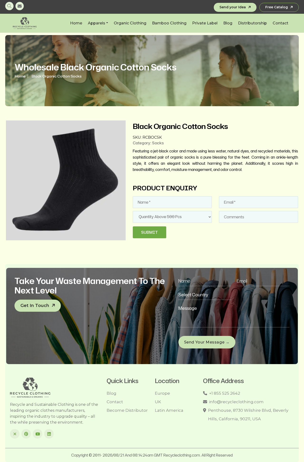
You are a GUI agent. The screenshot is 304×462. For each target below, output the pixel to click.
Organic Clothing (130, 23)
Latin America (169, 410)
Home (76, 23)
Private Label (205, 23)
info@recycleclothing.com (236, 401)
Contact (280, 23)
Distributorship (252, 23)
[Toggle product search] (9, 6)
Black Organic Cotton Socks (56, 76)
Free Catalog (276, 7)
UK (158, 401)
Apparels (96, 23)
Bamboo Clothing (169, 23)
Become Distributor (127, 410)
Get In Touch (34, 305)
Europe (162, 393)
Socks (158, 143)
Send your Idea (232, 7)
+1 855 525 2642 (224, 393)
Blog (227, 23)
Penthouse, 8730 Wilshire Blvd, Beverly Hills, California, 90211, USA (248, 414)
